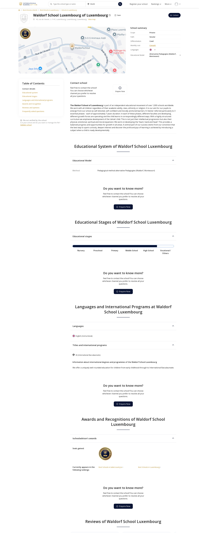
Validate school (26, 125)
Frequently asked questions (33, 111)
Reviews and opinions (30, 107)
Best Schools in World (30, 10)
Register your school (139, 4)
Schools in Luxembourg (69, 10)
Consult (152, 45)
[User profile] (178, 4)
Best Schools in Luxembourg (49, 10)
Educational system (30, 92)
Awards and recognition (31, 104)
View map (91, 19)
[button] (123, 160)
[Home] (19, 10)
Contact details (28, 89)
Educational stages (29, 96)
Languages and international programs (37, 100)
